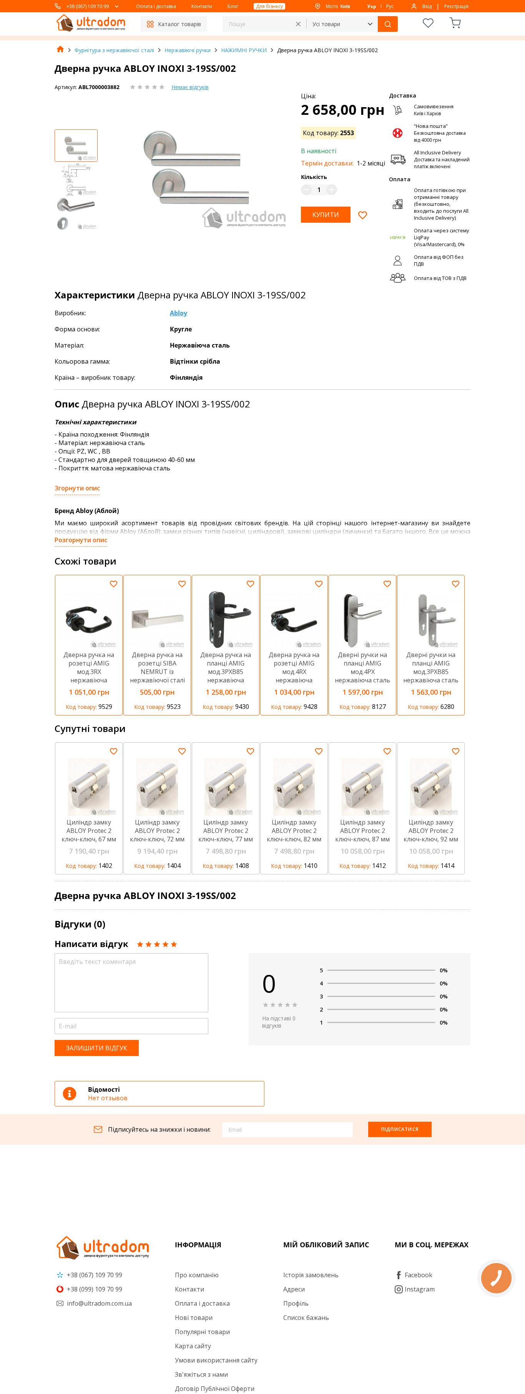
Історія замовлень (311, 1275)
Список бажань (306, 1317)
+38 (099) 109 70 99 (93, 1289)
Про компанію (197, 1275)
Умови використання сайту (216, 1360)
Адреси (294, 1289)
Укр (371, 6)
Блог (233, 6)
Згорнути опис (77, 488)
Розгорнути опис (81, 540)
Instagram (420, 1289)
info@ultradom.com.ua (98, 1303)
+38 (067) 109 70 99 (87, 6)
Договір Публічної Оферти (214, 1388)
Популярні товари (202, 1332)
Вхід (427, 6)
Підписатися (400, 1129)
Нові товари (194, 1317)
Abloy (178, 313)
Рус (390, 6)
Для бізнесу (269, 6)
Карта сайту (193, 1346)
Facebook (418, 1275)
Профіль (296, 1303)
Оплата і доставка (156, 6)
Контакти (201, 6)
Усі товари (326, 24)
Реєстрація (456, 6)
